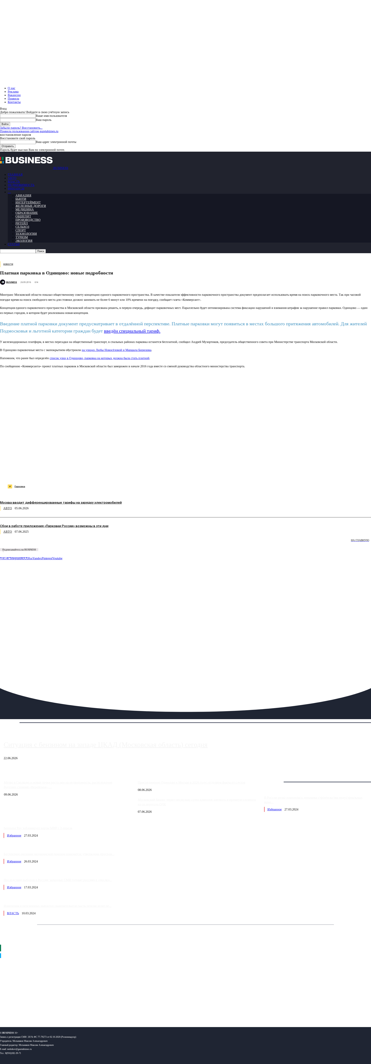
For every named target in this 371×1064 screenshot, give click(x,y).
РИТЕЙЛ (21, 223)
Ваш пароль (43, 119)
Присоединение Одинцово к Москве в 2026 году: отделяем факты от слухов (191, 782)
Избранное (274, 809)
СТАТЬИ (14, 244)
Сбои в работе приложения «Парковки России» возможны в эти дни (54, 526)
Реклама (13, 91)
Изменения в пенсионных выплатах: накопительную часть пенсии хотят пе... (57, 906)
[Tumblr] (125, 475)
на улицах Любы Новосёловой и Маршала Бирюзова (116, 350)
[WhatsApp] (43, 475)
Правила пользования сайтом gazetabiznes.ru (29, 131)
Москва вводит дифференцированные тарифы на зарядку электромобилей (61, 502)
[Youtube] (59, 1011)
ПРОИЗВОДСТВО (28, 219)
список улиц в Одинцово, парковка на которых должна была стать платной (99, 358)
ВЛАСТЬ (14, 181)
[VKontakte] (37, 1011)
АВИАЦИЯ (23, 195)
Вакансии (14, 95)
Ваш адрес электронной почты (56, 142)
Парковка (19, 486)
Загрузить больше (276, 777)
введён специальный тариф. (132, 330)
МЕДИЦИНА (24, 209)
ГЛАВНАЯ (15, 174)
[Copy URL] (167, 475)
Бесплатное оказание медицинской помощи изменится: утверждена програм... (59, 854)
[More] (195, 475)
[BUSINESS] (3, 282)
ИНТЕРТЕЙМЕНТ (28, 202)
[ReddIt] (112, 475)
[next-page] (58, 543)
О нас (11, 88)
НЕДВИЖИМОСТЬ (21, 185)
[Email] (153, 475)
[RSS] (15, 1011)
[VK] (71, 475)
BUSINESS (11, 282)
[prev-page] (19, 543)
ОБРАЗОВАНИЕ (26, 213)
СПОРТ (20, 230)
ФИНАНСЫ (16, 188)
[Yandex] (48, 1011)
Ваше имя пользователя (51, 115)
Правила (13, 98)
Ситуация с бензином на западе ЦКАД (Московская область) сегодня (106, 745)
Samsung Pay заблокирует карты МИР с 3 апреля (38, 828)
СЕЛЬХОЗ (22, 226)
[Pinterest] (98, 475)
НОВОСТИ (8, 264)
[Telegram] (84, 475)
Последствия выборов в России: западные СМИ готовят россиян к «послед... (58, 880)
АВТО (12, 178)
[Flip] (139, 475)
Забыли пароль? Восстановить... (21, 127)
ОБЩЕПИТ (23, 216)
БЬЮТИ (20, 199)
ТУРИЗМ (21, 237)
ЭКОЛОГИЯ (23, 240)
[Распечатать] (181, 475)
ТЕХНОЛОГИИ (26, 233)
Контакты (14, 102)
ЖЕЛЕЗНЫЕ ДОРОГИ (30, 206)
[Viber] (57, 475)
